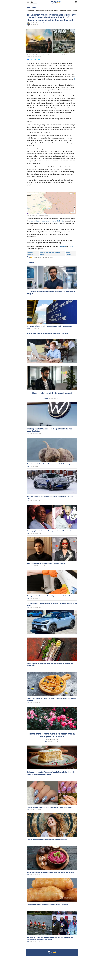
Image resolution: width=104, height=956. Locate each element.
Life (27, 296)
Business (29, 336)
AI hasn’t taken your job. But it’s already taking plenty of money (47, 333)
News (28, 433)
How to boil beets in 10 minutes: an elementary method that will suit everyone (49, 464)
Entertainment (30, 565)
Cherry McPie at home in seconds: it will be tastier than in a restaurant (47, 904)
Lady (28, 809)
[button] (50, 41)
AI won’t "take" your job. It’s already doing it (52, 393)
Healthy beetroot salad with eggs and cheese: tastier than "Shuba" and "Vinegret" (50, 872)
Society (28, 328)
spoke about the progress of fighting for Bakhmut (47, 221)
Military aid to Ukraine (65, 10)
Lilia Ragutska (34, 22)
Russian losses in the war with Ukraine (50, 253)
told (74, 79)
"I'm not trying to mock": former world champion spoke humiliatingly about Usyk (50, 531)
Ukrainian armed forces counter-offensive (47, 10)
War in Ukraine (30, 10)
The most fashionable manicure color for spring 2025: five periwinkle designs (49, 807)
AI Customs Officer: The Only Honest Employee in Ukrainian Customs (49, 326)
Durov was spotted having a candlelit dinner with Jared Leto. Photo (46, 563)
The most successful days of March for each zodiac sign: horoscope (47, 839)
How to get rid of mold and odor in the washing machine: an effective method (49, 596)
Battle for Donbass (30, 253)
